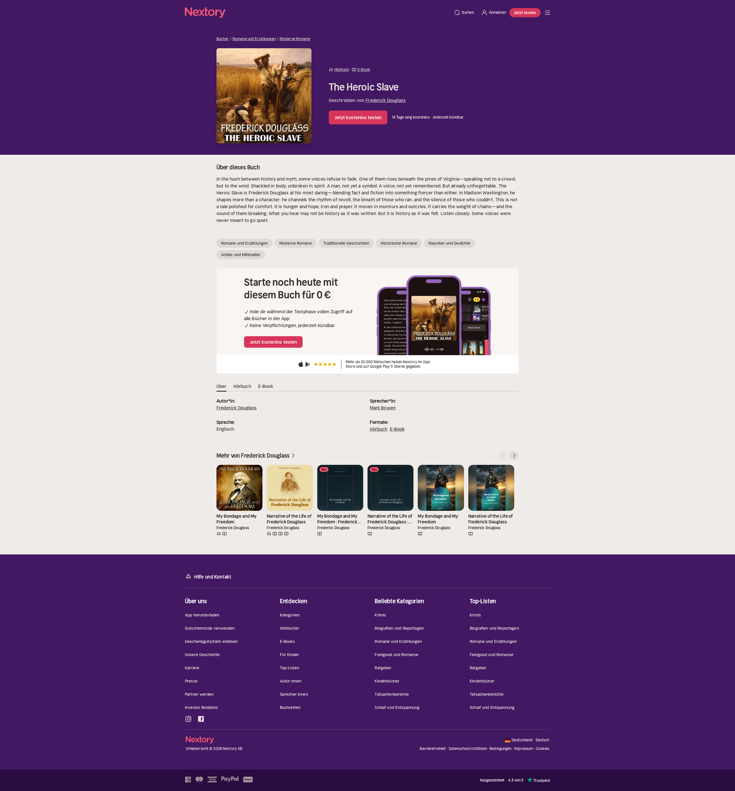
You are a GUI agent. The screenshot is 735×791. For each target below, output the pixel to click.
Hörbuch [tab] (242, 386)
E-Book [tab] (265, 386)
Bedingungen (500, 748)
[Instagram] (188, 718)
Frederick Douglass (385, 100)
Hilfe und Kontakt (212, 577)
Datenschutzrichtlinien (468, 748)
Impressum (523, 748)
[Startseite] (317, 12)
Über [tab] (221, 386)
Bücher (222, 39)
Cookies (543, 748)
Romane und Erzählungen (254, 39)
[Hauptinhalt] (547, 13)
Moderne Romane (295, 39)
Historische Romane (399, 243)
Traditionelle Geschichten (346, 243)
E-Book (397, 429)
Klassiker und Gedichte (449, 243)
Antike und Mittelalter (240, 254)
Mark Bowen (383, 408)
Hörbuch (379, 429)
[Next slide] (514, 455)
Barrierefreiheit (433, 748)
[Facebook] (201, 718)
